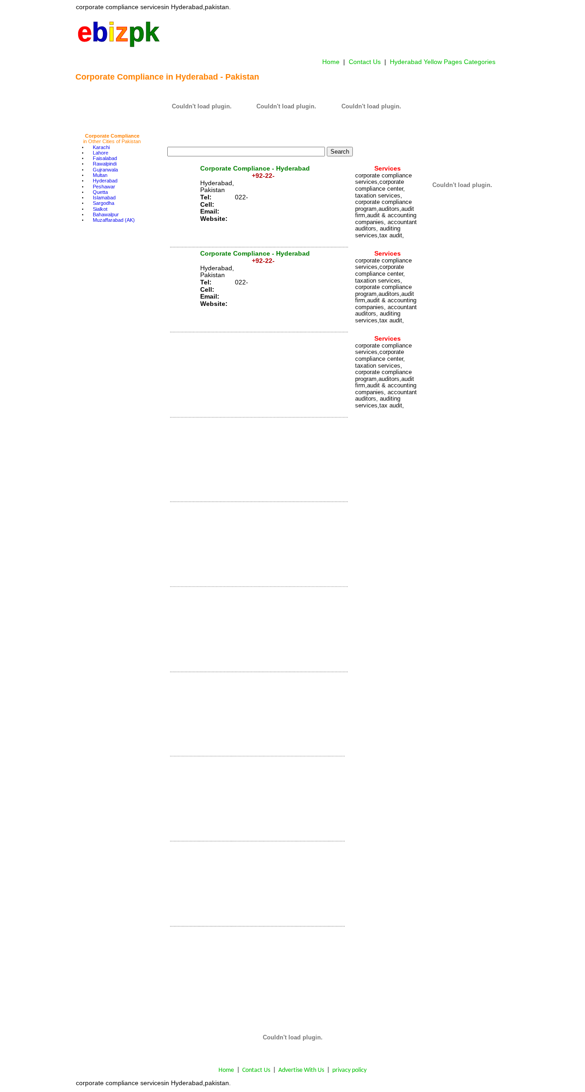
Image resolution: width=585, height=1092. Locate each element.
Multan (100, 175)
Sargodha (103, 203)
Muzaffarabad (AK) (114, 220)
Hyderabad (105, 180)
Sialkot (100, 209)
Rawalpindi (105, 163)
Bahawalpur (106, 214)
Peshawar (104, 186)
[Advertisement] (330, 33)
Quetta (100, 192)
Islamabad (104, 197)
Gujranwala (105, 169)
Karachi (101, 147)
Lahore (100, 152)
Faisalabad (105, 158)
